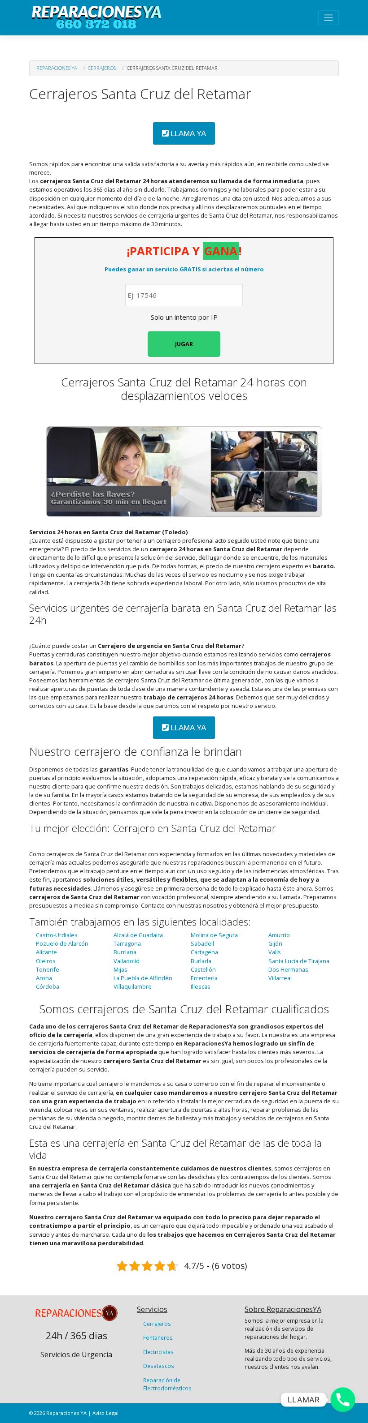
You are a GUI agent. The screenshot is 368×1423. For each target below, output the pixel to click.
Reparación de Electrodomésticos (167, 1384)
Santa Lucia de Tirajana (298, 961)
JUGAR (184, 344)
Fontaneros (158, 1337)
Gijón (275, 943)
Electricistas (158, 1351)
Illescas (200, 986)
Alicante (46, 952)
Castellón (203, 969)
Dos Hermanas (288, 969)
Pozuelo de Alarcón (62, 943)
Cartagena (204, 952)
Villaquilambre (133, 986)
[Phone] (343, 1400)
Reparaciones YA (56, 67)
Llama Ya (187, 133)
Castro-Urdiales (57, 935)
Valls (274, 952)
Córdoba (47, 986)
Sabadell (202, 943)
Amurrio (279, 935)
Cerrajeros (102, 67)
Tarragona (127, 943)
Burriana (125, 952)
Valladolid (127, 961)
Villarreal (280, 978)
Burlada (201, 961)
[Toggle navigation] (328, 17)
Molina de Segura (214, 935)
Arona (44, 978)
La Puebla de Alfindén (143, 978)
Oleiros (46, 961)
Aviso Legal (105, 1413)
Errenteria (204, 978)
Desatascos (158, 1365)
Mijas (120, 969)
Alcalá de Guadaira (138, 935)
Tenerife (47, 969)
